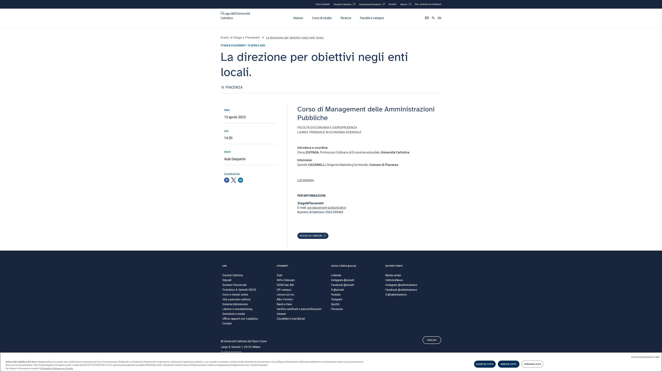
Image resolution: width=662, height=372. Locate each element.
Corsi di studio (322, 18)
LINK (224, 266)
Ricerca (346, 18)
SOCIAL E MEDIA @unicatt (343, 266)
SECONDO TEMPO (394, 266)
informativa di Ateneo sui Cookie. (56, 368)
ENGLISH (432, 340)
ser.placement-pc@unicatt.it (326, 207)
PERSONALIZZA (532, 364)
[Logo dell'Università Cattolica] (237, 18)
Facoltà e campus (372, 18)
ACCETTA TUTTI (484, 364)
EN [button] (439, 18)
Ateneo (298, 18)
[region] (331, 362)
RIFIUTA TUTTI (508, 364)
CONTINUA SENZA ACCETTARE (645, 357)
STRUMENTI (282, 266)
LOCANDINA (305, 180)
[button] (427, 18)
